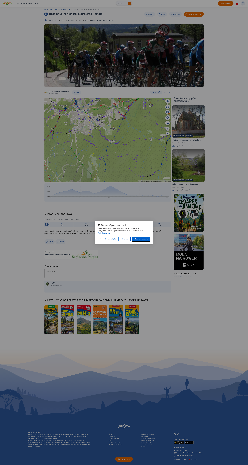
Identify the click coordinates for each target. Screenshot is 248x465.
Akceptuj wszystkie (141, 239)
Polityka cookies (104, 233)
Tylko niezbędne (111, 239)
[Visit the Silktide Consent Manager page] (100, 239)
